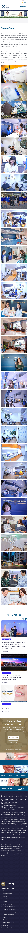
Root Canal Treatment (9, 906)
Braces (5, 896)
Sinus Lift (5, 917)
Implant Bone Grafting (8, 922)
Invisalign (5, 899)
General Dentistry (7, 927)
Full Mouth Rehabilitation (9, 909)
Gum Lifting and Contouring (10, 920)
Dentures (5, 925)
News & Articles (7, 639)
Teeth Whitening (7, 904)
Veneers (5, 901)
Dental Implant (7, 891)
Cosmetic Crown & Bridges (10, 912)
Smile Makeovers (7, 893)
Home (2, 20)
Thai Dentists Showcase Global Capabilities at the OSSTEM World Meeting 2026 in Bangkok (11, 677)
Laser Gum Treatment (8, 914)
